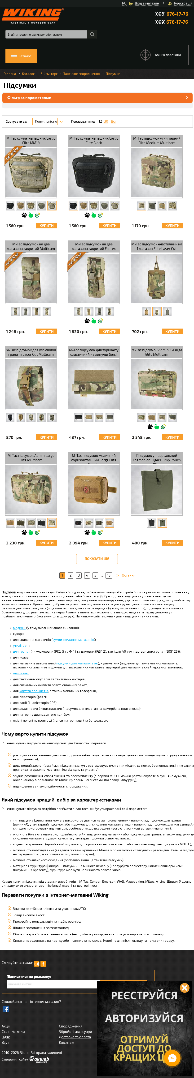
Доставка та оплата (75, 1037)
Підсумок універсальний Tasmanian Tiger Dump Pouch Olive (157, 458)
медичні (19, 628)
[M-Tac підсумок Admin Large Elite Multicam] (52, 523)
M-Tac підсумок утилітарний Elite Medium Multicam (157, 140)
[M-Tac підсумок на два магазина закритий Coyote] (36, 311)
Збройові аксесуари (75, 1032)
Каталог (28, 74)
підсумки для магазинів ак (77, 663)
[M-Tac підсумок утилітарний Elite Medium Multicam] (141, 205)
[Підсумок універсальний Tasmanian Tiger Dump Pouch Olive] (162, 523)
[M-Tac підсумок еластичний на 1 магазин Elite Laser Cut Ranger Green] (167, 311)
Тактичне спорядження (81, 74)
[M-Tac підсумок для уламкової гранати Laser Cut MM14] (31, 417)
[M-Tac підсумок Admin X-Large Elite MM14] (162, 417)
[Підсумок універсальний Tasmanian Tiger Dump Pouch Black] (152, 523)
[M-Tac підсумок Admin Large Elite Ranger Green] (21, 523)
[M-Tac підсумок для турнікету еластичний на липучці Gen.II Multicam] (99, 417)
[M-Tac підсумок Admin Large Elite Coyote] (10, 523)
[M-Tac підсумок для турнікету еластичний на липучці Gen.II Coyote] (89, 417)
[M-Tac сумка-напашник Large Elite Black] (10, 205)
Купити (47, 226)
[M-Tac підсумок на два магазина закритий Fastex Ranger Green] (99, 311)
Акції (6, 1026)
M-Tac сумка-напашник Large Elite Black (93, 140)
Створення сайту (15, 1059)
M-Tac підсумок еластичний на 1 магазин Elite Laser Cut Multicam (156, 247)
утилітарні (21, 646)
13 (108, 575)
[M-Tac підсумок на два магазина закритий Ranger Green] (26, 311)
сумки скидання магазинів (73, 640)
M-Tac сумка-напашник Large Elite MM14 (30, 140)
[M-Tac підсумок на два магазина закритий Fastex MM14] (110, 311)
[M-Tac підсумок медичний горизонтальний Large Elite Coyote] (110, 523)
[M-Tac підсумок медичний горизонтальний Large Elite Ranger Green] (99, 523)
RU (124, 3)
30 (106, 122)
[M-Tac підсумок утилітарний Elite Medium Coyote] (162, 205)
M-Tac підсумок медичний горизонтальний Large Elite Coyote (93, 458)
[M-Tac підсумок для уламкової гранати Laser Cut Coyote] (21, 417)
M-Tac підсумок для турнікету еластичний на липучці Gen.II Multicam (94, 353)
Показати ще (97, 559)
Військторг (48, 74)
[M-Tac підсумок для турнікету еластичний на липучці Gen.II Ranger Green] (110, 417)
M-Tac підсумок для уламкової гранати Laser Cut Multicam (31, 352)
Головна (10, 74)
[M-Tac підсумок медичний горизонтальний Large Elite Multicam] (89, 523)
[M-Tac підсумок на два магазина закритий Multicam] (15, 311)
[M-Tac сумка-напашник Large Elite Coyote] (21, 205)
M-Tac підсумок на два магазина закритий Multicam (31, 246)
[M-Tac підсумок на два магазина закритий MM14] (47, 311)
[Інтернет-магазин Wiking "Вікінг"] (33, 16)
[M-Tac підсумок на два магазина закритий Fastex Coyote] (89, 311)
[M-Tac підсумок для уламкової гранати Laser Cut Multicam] (41, 417)
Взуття (7, 1042)
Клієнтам (66, 1042)
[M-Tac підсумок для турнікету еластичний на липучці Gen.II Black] (78, 417)
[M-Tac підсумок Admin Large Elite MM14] (31, 523)
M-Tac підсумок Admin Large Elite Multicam (31, 457)
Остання (129, 575)
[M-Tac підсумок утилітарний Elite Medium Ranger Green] (152, 205)
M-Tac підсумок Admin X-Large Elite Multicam (157, 352)
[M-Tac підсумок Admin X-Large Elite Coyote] (152, 417)
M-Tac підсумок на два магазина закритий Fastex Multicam (94, 247)
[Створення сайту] (39, 1062)
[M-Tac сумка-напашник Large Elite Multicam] (31, 205)
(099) (171, 22)
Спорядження (70, 1026)
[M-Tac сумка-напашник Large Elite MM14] (52, 205)
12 (100, 122)
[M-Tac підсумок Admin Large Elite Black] (41, 523)
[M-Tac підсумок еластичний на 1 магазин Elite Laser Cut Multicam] (157, 311)
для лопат (21, 673)
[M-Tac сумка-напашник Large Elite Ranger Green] (41, 205)
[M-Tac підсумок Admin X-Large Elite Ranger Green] (172, 417)
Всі (113, 122)
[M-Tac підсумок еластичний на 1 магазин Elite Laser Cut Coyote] (146, 311)
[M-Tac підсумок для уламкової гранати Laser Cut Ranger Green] (52, 417)
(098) (171, 14)
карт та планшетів (33, 691)
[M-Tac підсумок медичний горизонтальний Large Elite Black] (78, 523)
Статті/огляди (13, 1032)
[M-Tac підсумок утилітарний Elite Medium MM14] (172, 205)
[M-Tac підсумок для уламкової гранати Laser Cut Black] (10, 417)
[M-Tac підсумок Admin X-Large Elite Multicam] (141, 417)
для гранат (21, 652)
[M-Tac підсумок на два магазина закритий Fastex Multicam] (78, 311)
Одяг (6, 1037)
